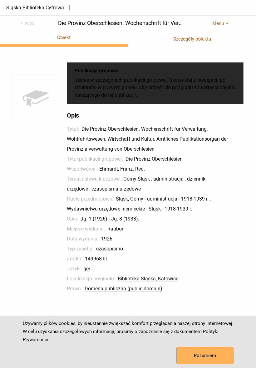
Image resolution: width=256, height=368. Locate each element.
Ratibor (115, 229)
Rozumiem (205, 355)
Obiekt (64, 37)
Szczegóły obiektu (192, 39)
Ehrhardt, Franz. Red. (122, 169)
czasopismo (109, 249)
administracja (168, 179)
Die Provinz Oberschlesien (154, 159)
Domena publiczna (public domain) (123, 289)
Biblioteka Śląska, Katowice (148, 279)
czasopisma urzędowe (116, 189)
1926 (106, 239)
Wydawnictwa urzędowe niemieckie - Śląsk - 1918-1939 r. (129, 209)
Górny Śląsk (136, 179)
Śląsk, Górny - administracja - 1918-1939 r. (162, 199)
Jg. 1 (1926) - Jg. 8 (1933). (110, 219)
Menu (218, 23)
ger (86, 269)
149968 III (96, 259)
